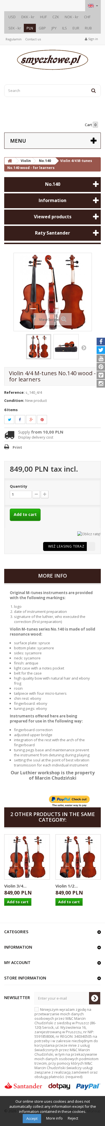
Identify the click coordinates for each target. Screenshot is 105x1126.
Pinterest (45, 419)
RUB (88, 28)
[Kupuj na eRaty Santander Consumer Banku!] (89, 533)
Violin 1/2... (66, 886)
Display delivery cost (35, 437)
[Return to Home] (9, 161)
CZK (55, 16)
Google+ (34, 419)
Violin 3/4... (15, 886)
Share (23, 419)
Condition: (14, 400)
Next (84, 347)
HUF (43, 16)
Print (17, 447)
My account (17, 962)
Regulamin (14, 39)
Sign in (92, 39)
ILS (64, 28)
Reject (73, 1118)
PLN (30, 28)
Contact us (33, 39)
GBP (42, 28)
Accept (32, 1118)
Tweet (12, 419)
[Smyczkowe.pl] (52, 59)
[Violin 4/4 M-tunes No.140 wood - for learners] (38, 346)
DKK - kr (27, 16)
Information (52, 200)
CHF (87, 16)
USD (12, 16)
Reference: (14, 392)
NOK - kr (71, 16)
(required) (66, 1043)
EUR (76, 28)
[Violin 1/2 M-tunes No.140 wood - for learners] (78, 857)
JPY (54, 28)
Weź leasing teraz (66, 546)
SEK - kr (14, 28)
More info (55, 1118)
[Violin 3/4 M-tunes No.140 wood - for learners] (27, 857)
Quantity (18, 486)
